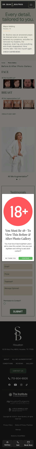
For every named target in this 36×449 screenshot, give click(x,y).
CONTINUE (25, 258)
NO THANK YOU (10, 258)
